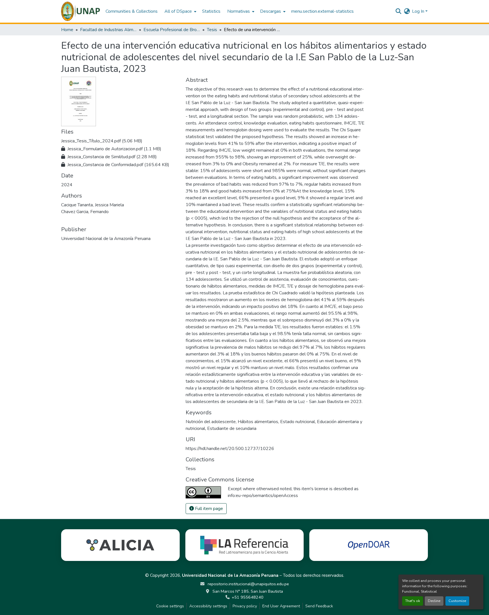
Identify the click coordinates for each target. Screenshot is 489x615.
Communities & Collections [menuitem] (132, 11)
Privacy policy (245, 606)
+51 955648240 (247, 597)
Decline (434, 600)
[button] (80, 11)
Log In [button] (418, 11)
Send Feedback (319, 606)
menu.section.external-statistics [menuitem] (322, 11)
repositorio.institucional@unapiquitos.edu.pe (248, 584)
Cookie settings (170, 606)
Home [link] (67, 30)
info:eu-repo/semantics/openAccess (263, 495)
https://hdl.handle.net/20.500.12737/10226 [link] (230, 448)
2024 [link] (66, 185)
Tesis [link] (212, 30)
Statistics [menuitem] (211, 11)
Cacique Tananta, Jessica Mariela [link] (92, 205)
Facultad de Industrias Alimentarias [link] (108, 30)
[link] (120, 141)
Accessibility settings (208, 606)
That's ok (412, 600)
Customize (457, 600)
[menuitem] (179, 11)
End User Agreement (281, 606)
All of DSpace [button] (178, 11)
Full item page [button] (208, 508)
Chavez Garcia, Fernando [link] (85, 212)
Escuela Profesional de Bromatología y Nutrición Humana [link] (171, 30)
